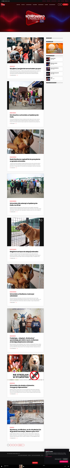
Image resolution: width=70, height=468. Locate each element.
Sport (51, 77)
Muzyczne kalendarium (55, 68)
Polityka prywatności (48, 456)
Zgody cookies (35, 462)
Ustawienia (65, 459)
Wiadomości (12, 427)
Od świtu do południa (52, 50)
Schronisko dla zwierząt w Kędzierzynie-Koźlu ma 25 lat (24, 204)
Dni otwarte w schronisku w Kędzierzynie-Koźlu (24, 116)
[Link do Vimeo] (2, 4)
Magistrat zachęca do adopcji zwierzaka (24, 252)
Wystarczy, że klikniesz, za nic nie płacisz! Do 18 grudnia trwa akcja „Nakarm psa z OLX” (25, 430)
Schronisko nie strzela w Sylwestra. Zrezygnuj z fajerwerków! (22, 386)
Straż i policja (12, 66)
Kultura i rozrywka (13, 201)
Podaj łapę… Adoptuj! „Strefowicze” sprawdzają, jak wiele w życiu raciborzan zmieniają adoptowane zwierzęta (24, 340)
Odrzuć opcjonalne (58, 459)
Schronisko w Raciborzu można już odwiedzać (22, 295)
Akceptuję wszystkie (63, 461)
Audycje (49, 48)
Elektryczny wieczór (54, 63)
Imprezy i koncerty (13, 112)
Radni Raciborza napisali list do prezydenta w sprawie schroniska (25, 160)
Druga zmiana (53, 58)
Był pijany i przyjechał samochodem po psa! (25, 69)
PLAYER (65, 4)
